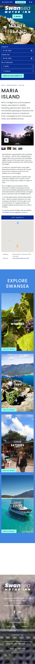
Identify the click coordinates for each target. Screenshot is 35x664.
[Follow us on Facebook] (29, 2)
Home (3, 85)
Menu (18, 16)
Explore (12, 631)
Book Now (20, 2)
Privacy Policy (17, 653)
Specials (11, 626)
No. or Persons (7, 62)
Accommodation (17, 622)
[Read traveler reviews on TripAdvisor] (31, 2)
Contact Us (17, 635)
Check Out (5, 55)
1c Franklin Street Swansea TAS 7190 (17, 598)
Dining (25, 626)
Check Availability (12, 76)
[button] (17, 223)
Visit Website (17, 217)
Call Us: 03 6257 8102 (17, 601)
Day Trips (21, 85)
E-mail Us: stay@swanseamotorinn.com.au (17, 604)
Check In (4, 47)
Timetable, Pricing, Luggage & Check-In (14, 212)
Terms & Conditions (17, 649)
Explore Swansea (12, 85)
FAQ (24, 631)
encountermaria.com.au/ (21, 258)
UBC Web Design (20, 643)
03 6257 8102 (8, 2)
